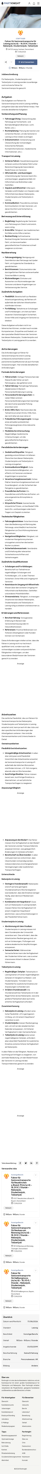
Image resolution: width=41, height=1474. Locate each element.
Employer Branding (8, 1415)
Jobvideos (5, 1419)
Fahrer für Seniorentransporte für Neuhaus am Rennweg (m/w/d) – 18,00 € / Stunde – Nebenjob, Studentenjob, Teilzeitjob (21, 1234)
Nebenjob (20, 56)
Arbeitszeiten (26, 1426)
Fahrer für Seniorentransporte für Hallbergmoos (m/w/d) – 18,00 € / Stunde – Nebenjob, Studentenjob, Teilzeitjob (21, 1280)
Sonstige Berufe (17, 1175)
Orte (23, 1442)
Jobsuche (25, 1405)
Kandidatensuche (8, 1405)
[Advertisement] (20, 686)
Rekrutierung (6, 1442)
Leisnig (35, 1327)
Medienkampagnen (8, 1426)
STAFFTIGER (20, 39)
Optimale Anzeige (8, 1439)
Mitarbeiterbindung (8, 1453)
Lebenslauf (26, 1412)
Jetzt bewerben (27, 62)
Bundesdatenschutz (29, 1450)
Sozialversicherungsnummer (11, 1457)
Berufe (24, 1408)
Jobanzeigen (6, 1408)
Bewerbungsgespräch (9, 1435)
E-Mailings (5, 1422)
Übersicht (5, 1401)
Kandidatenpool (7, 1412)
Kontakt (25, 1460)
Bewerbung (26, 1415)
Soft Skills (5, 1446)
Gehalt (24, 1422)
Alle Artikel (5, 1460)
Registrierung (26, 1435)
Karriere (4, 1450)
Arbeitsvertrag (27, 1419)
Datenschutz (26, 1446)
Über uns (25, 1439)
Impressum (26, 1457)
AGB (23, 1453)
